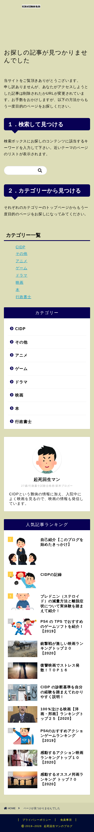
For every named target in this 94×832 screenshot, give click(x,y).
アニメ (21, 261)
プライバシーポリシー (36, 819)
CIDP (20, 247)
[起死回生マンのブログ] (31, 6)
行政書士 (23, 297)
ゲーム (21, 268)
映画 (20, 283)
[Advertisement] (78, 21)
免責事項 (66, 819)
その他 (21, 254)
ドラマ (21, 275)
